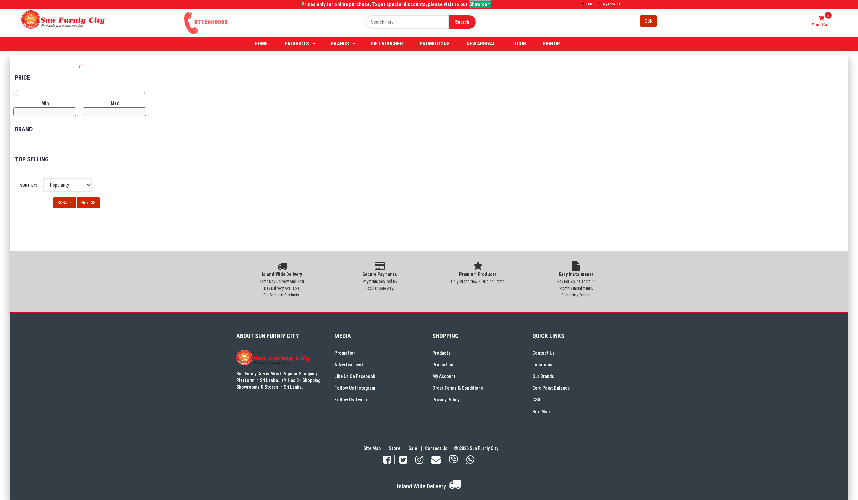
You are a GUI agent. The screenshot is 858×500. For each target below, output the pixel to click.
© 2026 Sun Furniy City (475, 448)
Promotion (345, 353)
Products (297, 44)
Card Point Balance (551, 388)
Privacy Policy (445, 399)
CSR (649, 21)
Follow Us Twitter (352, 399)
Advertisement (348, 364)
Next (86, 202)
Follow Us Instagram (354, 388)
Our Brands (543, 376)
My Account (611, 4)
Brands (340, 44)
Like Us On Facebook (354, 376)
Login (519, 44)
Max (115, 103)
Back (67, 202)
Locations (542, 364)
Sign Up (551, 44)
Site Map (541, 411)
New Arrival (481, 44)
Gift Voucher (387, 44)
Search (462, 22)
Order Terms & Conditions (457, 388)
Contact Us (543, 353)
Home (261, 44)
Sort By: (28, 185)
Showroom (480, 4)
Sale (413, 448)
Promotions (435, 44)
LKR (589, 4)
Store (394, 448)
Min (45, 103)
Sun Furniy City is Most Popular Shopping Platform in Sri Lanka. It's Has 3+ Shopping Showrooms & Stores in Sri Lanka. (278, 380)
